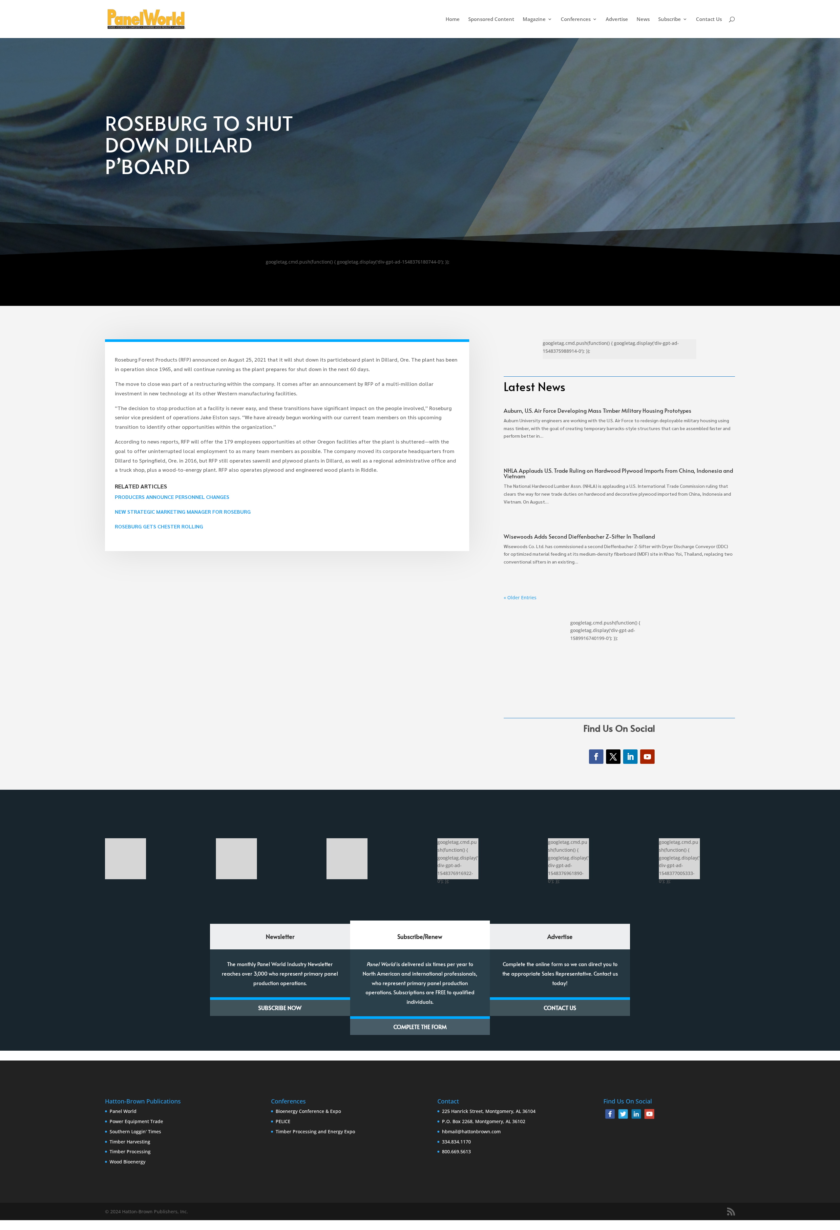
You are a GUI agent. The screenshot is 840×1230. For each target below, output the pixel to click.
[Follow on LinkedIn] (630, 756)
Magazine (534, 19)
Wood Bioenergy (127, 1162)
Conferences (576, 19)
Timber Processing (130, 1151)
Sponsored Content (491, 19)
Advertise (617, 19)
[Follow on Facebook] (596, 756)
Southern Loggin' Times (135, 1131)
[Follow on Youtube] (647, 756)
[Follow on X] (613, 756)
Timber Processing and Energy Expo (315, 1131)
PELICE (283, 1121)
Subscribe (669, 19)
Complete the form (420, 1027)
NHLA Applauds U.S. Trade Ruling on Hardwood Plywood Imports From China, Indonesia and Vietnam (618, 473)
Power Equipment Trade (136, 1121)
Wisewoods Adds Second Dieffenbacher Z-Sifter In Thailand (580, 536)
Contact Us (709, 19)
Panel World (123, 1111)
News (643, 19)
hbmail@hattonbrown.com (471, 1131)
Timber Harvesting (130, 1142)
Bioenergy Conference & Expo (308, 1111)
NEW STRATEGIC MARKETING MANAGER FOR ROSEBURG (183, 511)
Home (453, 19)
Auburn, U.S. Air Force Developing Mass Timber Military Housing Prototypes (597, 410)
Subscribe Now (280, 1008)
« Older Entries (520, 597)
